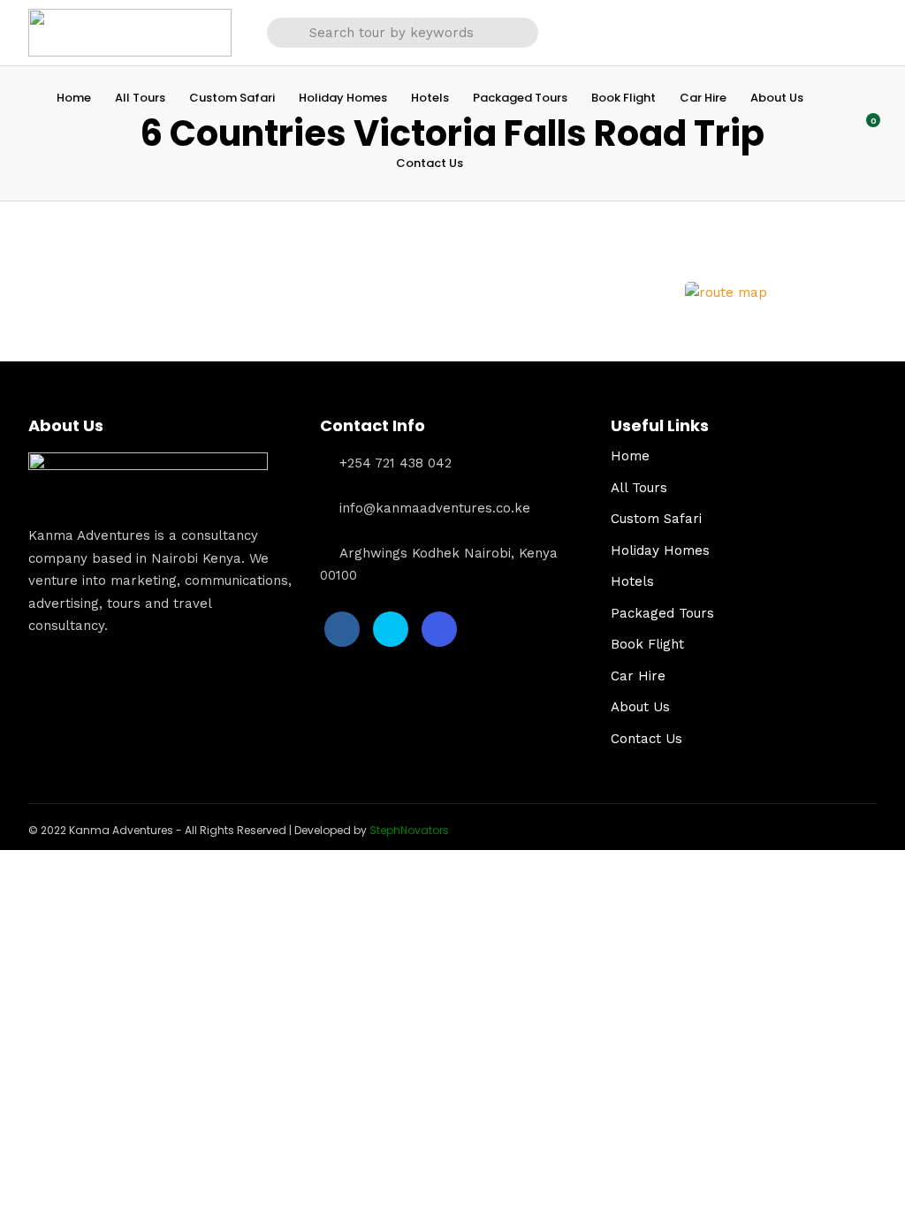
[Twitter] (390, 629)
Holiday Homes (343, 97)
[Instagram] (439, 629)
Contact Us (429, 163)
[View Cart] (863, 130)
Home (74, 97)
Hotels (430, 97)
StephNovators (409, 830)
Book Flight (623, 97)
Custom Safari (232, 97)
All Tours (140, 97)
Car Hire (703, 97)
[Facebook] (342, 629)
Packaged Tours (520, 97)
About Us (776, 97)
